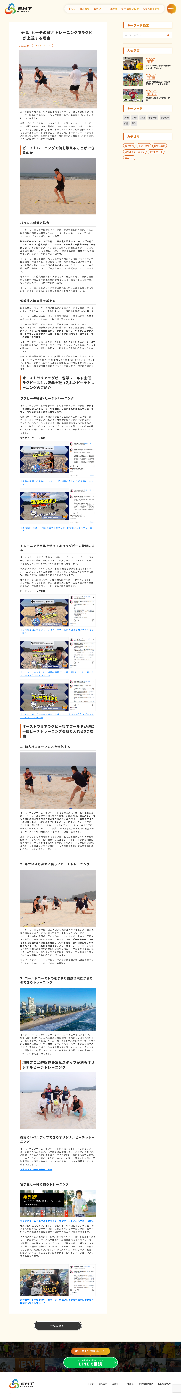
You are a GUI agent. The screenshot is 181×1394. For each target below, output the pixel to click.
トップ (91, 1384)
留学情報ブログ (146, 1384)
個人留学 (103, 1384)
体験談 (130, 1384)
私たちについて (165, 1384)
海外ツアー (117, 1384)
